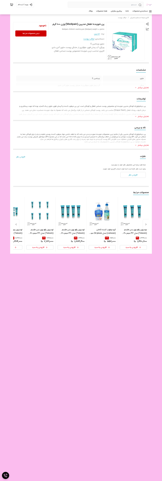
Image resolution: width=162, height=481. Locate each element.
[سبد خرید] (11, 4)
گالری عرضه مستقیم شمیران (139, 18)
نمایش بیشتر (143, 87)
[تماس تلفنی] (5, 475)
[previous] (146, 224)
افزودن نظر (20, 157)
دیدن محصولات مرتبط (31, 33)
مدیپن (97, 34)
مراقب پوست (122, 18)
